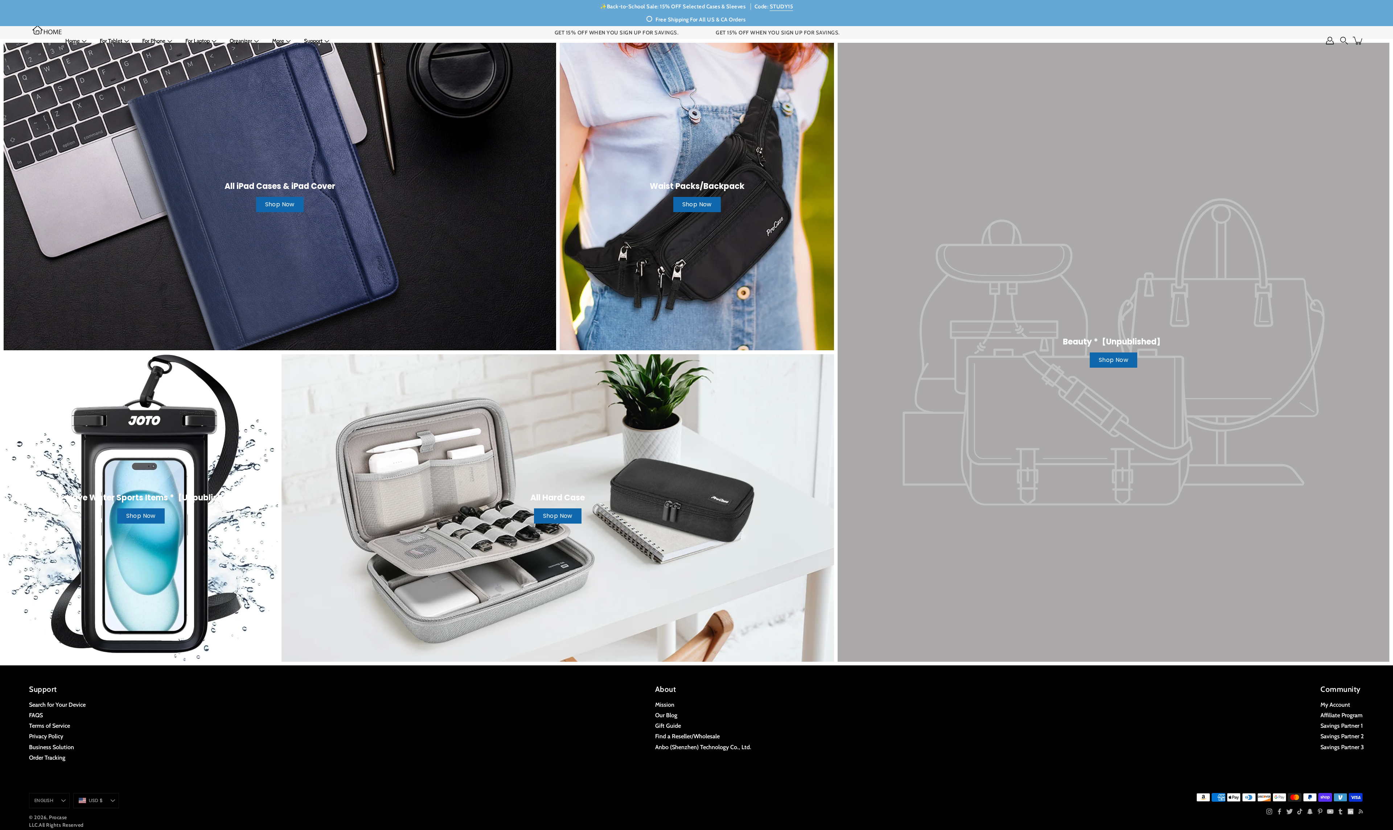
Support (313, 41)
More (278, 41)
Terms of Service (49, 725)
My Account (1335, 704)
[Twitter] (1289, 811)
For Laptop (197, 41)
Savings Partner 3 (1342, 747)
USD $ (96, 800)
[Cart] (1358, 40)
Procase (58, 817)
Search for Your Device (57, 704)
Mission (664, 704)
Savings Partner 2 (1342, 736)
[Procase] (47, 30)
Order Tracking (47, 757)
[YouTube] (1330, 811)
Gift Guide (668, 725)
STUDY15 (781, 6)
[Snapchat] (1310, 811)
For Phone (153, 41)
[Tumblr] (1340, 811)
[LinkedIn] (1350, 811)
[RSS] (1360, 811)
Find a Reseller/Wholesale (687, 736)
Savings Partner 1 (1341, 725)
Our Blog (666, 715)
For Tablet (111, 41)
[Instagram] (1269, 811)
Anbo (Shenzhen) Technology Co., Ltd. (703, 747)
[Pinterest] (1320, 811)
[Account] (1330, 40)
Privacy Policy (46, 736)
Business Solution (51, 747)
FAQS (36, 715)
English (43, 800)
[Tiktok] (1300, 811)
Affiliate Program (1341, 715)
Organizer (241, 41)
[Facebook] (1279, 811)
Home (72, 41)
